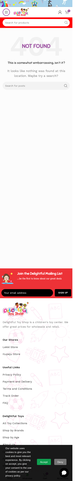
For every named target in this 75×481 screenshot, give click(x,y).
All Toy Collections (15, 423)
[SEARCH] (66, 86)
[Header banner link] (36, 3)
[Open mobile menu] (6, 12)
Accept (44, 462)
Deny (60, 462)
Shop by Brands (13, 430)
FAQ (5, 402)
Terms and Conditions (17, 388)
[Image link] (16, 309)
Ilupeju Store (11, 354)
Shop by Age (11, 437)
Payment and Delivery (17, 381)
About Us (9, 444)
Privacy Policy (12, 374)
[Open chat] (64, 473)
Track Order (11, 395)
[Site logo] (21, 12)
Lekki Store (10, 347)
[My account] (60, 12)
